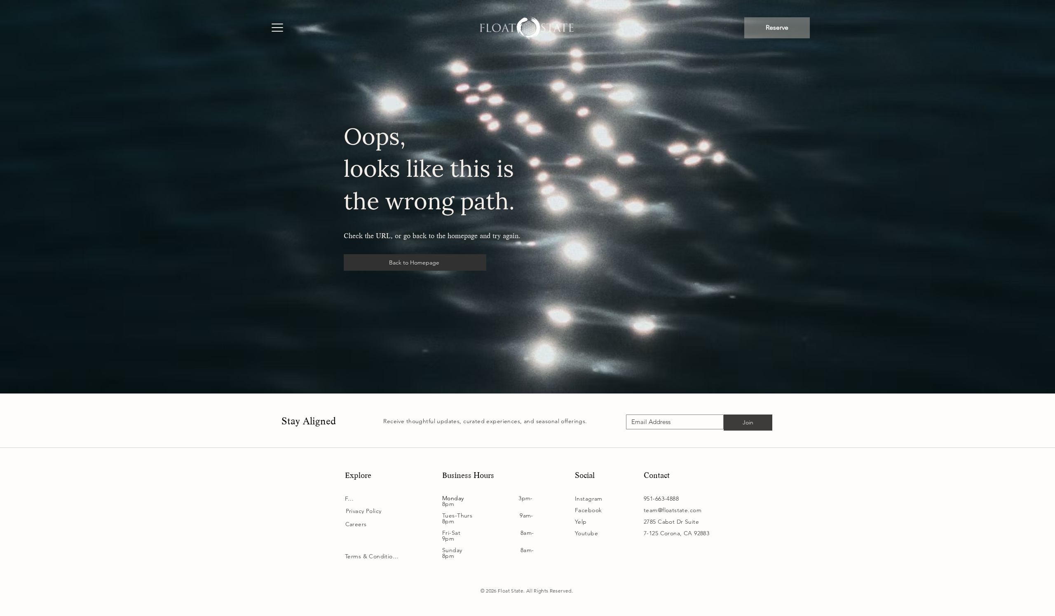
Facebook (588, 510)
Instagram (589, 498)
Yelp (581, 521)
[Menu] (277, 28)
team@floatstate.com (672, 510)
